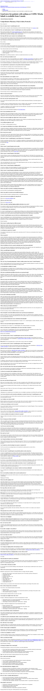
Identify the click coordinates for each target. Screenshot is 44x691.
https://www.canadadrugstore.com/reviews (8, 331)
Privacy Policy (15, 456)
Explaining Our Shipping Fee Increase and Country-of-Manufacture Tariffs (27, 640)
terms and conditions (9, 198)
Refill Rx (2, 7)
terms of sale (8, 202)
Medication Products (4, 6)
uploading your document (28, 58)
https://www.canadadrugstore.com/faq (34, 639)
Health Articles (14, 7)
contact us (34, 27)
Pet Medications (24, 7)
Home (4, 9)
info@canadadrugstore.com (17, 31)
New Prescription (7, 7)
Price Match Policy (21, 109)
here (7, 142)
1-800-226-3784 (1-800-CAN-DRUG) (25, 338)
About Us (19, 7)
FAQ (11, 7)
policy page (16, 151)
